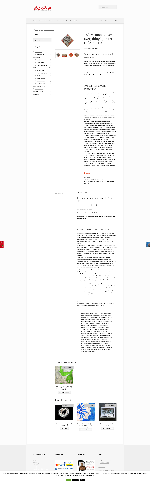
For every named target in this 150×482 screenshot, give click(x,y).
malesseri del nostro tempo (107, 181)
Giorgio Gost (40, 70)
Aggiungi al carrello (64, 392)
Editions (37, 57)
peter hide (86, 183)
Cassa (58, 20)
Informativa (90, 475)
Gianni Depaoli (41, 78)
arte (87, 181)
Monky (38, 60)
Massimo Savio (41, 83)
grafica (97, 181)
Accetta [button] (68, 479)
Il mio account (42, 20)
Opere (41, 30)
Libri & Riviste (38, 52)
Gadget (37, 94)
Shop (34, 20)
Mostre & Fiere (39, 89)
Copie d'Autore (39, 91)
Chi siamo (51, 20)
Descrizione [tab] (59, 193)
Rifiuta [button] (82, 479)
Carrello (65, 20)
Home (36, 30)
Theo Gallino (40, 62)
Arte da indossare (40, 86)
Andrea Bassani (41, 81)
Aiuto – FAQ (73, 20)
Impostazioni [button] (76, 479)
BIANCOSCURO (104, 463)
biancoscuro (92, 181)
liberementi (102, 467)
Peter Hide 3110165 (49, 30)
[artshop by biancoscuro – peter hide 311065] (58, 55)
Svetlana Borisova (41, 75)
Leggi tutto (64, 428)
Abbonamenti (40, 54)
